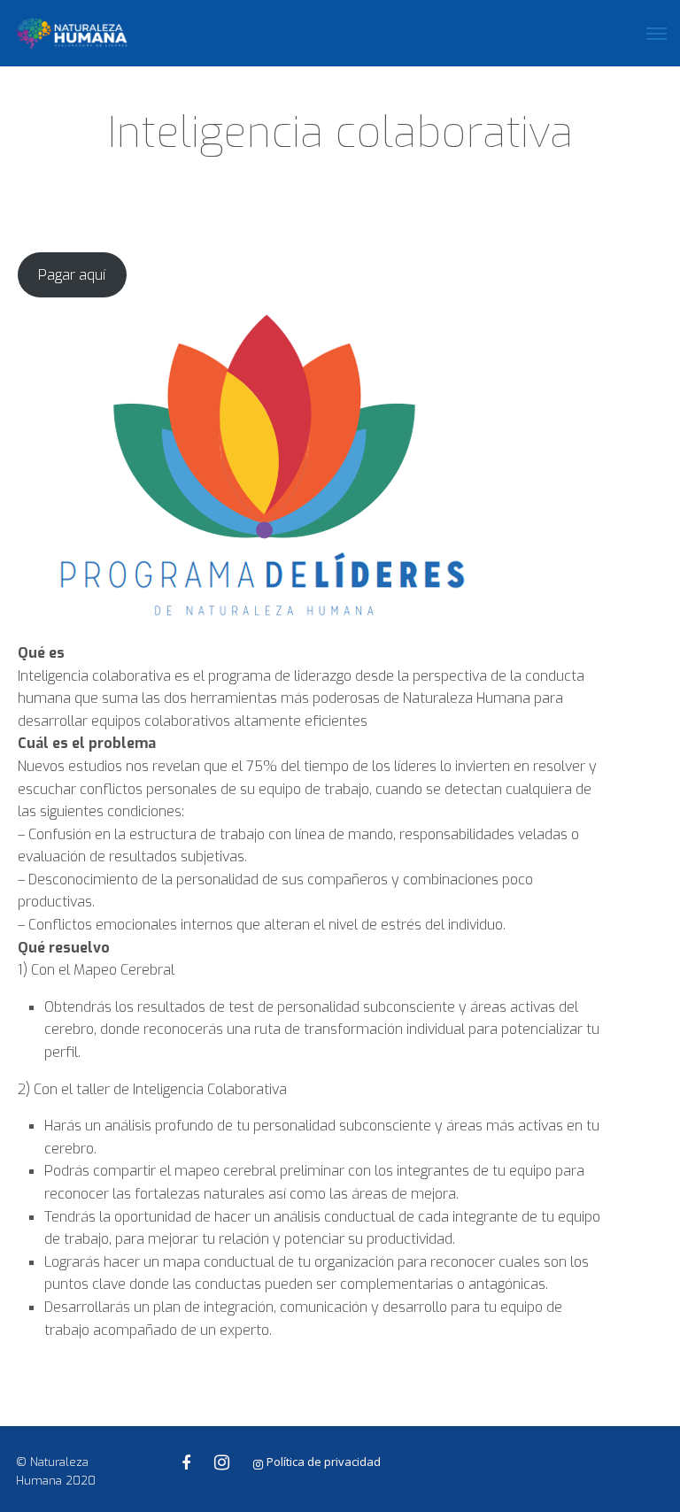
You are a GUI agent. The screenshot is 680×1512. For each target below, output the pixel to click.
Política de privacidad (324, 1462)
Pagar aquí (71, 275)
